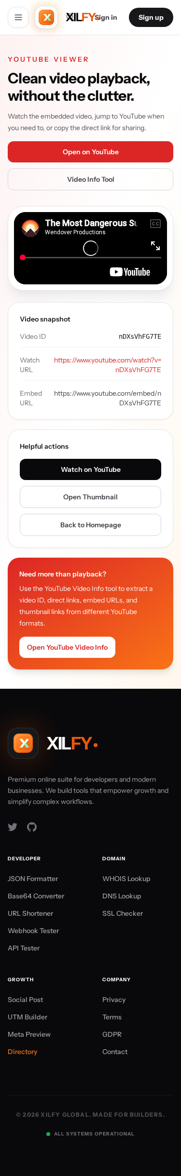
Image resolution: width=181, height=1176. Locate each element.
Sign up (151, 17)
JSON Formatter (33, 878)
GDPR (112, 1034)
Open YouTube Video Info (67, 647)
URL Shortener (30, 913)
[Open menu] (18, 17)
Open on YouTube (91, 151)
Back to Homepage (90, 525)
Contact (114, 1051)
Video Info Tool (90, 179)
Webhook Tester (33, 930)
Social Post (25, 999)
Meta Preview (29, 1034)
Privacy (113, 999)
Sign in (106, 17)
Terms (112, 1017)
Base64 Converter (36, 896)
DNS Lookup (121, 896)
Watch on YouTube (91, 469)
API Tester (24, 948)
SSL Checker (122, 913)
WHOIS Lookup (126, 878)
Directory (22, 1051)
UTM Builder (27, 1017)
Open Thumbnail (90, 497)
